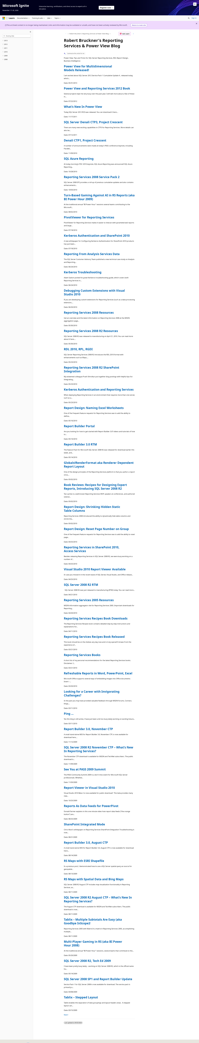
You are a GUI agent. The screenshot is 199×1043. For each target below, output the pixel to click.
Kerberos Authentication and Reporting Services (99, 389)
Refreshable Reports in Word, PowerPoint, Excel (98, 673)
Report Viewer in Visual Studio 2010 (89, 788)
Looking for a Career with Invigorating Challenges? (92, 693)
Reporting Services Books (82, 655)
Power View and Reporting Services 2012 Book (97, 88)
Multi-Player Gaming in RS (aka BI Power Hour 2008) (93, 943)
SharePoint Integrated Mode (84, 824)
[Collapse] (30, 32)
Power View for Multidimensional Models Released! (88, 68)
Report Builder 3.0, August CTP (86, 842)
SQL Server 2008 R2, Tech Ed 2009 (87, 961)
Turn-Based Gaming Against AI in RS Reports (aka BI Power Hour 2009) (99, 197)
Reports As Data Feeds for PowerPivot (91, 806)
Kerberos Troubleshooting (82, 272)
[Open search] (189, 18)
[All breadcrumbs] (65, 33)
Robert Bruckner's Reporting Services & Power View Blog (89, 34)
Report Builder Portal (79, 426)
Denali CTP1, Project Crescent (85, 140)
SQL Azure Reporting (79, 159)
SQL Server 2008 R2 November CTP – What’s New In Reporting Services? (98, 749)
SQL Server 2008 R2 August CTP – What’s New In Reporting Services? (98, 899)
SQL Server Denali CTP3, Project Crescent (93, 122)
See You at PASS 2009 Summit (85, 769)
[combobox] (16, 36)
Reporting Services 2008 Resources (89, 312)
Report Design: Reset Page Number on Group (96, 529)
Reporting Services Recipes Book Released (94, 637)
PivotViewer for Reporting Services (89, 217)
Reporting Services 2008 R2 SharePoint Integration (91, 369)
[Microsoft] (3, 18)
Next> (66, 1015)
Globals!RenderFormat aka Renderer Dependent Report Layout (99, 464)
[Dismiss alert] (195, 4)
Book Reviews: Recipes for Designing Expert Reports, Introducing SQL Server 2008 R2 (95, 486)
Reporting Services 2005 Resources (89, 600)
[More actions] (133, 33)
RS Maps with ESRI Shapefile (84, 861)
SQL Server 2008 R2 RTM (81, 585)
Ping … (69, 714)
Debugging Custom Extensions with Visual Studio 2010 (94, 292)
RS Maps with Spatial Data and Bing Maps (94, 879)
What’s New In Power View (83, 107)
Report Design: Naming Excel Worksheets (94, 408)
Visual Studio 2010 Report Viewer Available (95, 569)
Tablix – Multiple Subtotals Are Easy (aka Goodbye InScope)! (93, 921)
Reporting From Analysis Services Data (92, 254)
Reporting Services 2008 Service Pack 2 (92, 177)
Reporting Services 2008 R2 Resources (91, 331)
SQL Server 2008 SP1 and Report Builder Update (98, 979)
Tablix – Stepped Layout (81, 997)
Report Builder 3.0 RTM (80, 444)
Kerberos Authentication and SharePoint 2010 (97, 236)
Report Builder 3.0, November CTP (88, 729)
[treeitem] (16, 40)
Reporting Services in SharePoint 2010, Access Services (91, 549)
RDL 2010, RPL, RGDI (78, 349)
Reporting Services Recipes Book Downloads (95, 618)
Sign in (194, 18)
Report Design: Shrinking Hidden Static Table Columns (92, 508)
